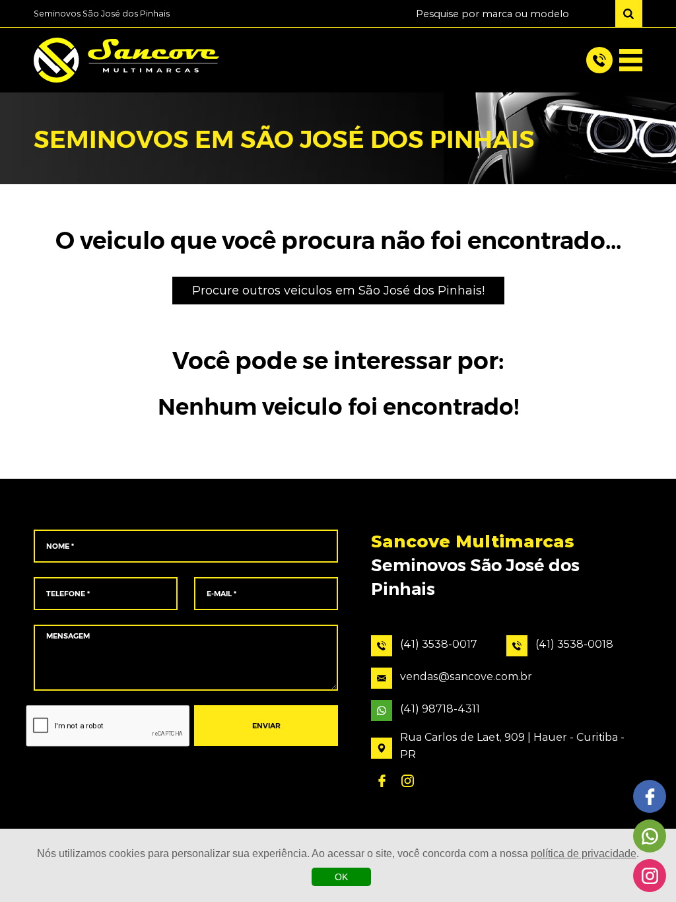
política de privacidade (583, 853)
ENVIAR (266, 726)
